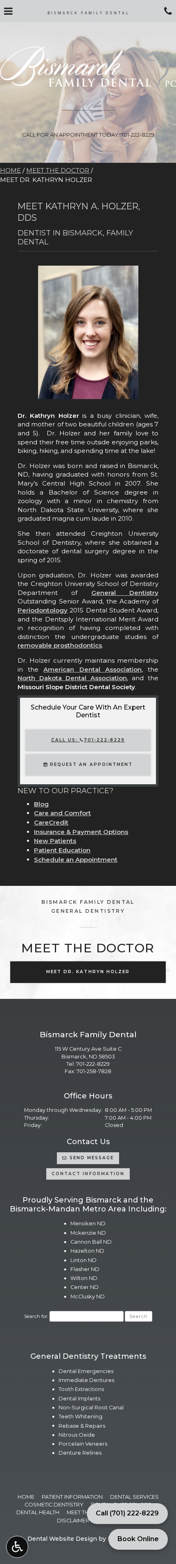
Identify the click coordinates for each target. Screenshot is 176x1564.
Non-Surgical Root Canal (91, 1407)
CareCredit (51, 822)
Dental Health (37, 1512)
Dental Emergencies (86, 1371)
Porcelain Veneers (83, 1444)
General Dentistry (124, 593)
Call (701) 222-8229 (127, 1513)
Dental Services (134, 1497)
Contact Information (88, 1173)
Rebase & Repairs (82, 1426)
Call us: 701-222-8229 (88, 740)
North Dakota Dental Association (72, 678)
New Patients (55, 841)
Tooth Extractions (81, 1389)
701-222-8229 (93, 1064)
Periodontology (43, 610)
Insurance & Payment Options (81, 832)
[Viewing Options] (17, 1547)
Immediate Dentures (86, 1380)
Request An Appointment (90, 764)
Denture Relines (80, 1453)
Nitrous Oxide (77, 1435)
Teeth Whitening (80, 1416)
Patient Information (72, 1497)
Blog (41, 804)
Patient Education (62, 850)
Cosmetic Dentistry (54, 1505)
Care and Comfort (62, 813)
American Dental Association (92, 669)
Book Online (138, 1539)
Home (10, 170)
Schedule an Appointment (75, 859)
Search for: (36, 1316)
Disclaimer (73, 1520)
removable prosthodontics (60, 645)
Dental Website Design (62, 1538)
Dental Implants (79, 1398)
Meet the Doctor (57, 170)
